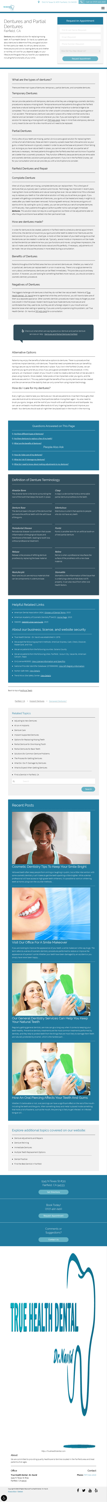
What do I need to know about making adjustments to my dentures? (41, 464)
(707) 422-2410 (53, 120)
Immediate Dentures (23, 1147)
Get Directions (53, 1192)
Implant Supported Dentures (26, 735)
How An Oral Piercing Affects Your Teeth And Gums (50, 1098)
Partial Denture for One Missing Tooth (30, 744)
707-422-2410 (41, 311)
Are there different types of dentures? (29, 433)
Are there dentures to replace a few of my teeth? (33, 438)
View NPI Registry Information (71, 666)
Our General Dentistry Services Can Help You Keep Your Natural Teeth (50, 1020)
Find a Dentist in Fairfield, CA (26, 774)
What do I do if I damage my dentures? (29, 459)
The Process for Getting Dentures (28, 758)
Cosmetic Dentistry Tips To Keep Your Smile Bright (49, 866)
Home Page (62, 617)
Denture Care (20, 730)
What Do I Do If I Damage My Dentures (30, 763)
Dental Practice (20, 1159)
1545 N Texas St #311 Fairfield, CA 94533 (59, 2)
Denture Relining (21, 1142)
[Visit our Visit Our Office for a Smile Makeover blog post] (51, 939)
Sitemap (20, 1491)
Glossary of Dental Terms (55, 612)
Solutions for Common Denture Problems (32, 753)
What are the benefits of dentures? (27, 443)
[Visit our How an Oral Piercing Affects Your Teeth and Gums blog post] (51, 1095)
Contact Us (53, 1240)
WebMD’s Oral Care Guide (32, 622)
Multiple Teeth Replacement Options (29, 1152)
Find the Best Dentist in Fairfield (27, 1163)
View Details (35, 670)
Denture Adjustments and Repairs (28, 1138)
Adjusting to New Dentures (25, 720)
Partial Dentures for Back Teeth (27, 749)
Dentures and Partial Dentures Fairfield (60, 334)
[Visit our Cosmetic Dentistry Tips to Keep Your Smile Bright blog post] (51, 863)
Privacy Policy (12, 1491)
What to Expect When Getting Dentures (30, 767)
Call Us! (96, 2)
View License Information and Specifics (48, 661)
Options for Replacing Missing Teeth (29, 739)
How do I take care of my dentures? (28, 454)
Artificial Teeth (26, 690)
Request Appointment (54, 1216)
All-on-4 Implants (21, 725)
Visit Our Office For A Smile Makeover (39, 942)
